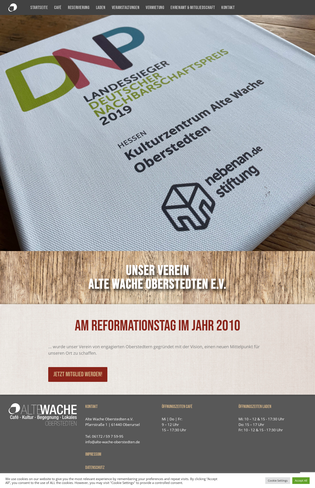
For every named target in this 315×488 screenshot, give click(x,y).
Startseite (39, 7)
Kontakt (228, 7)
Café (58, 7)
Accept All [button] (301, 480)
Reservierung (79, 7)
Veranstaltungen (125, 7)
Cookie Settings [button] (278, 480)
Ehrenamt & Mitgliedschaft (193, 7)
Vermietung (155, 7)
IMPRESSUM (93, 454)
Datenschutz (95, 467)
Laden (100, 7)
